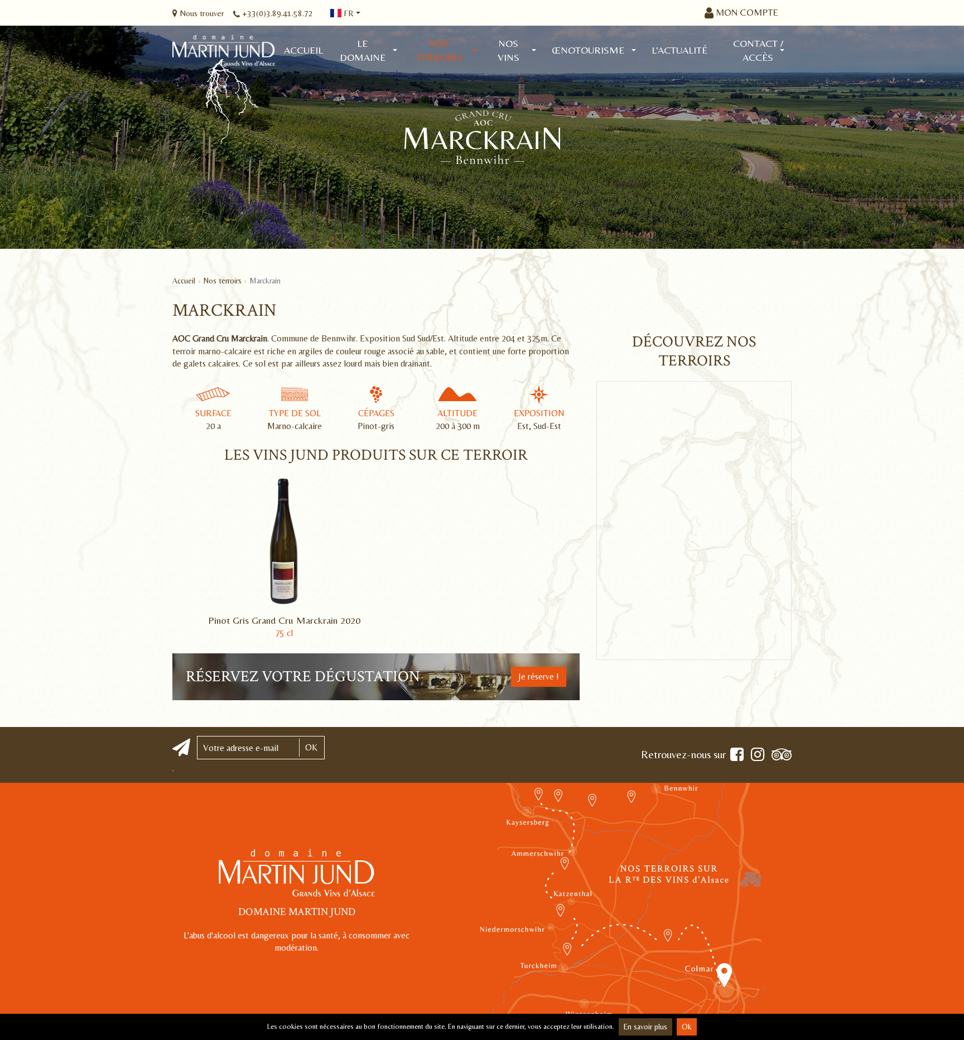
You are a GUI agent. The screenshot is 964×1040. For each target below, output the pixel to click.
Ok (687, 1026)
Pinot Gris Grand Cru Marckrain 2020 (284, 620)
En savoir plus (645, 1026)
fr (347, 13)
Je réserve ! (538, 676)
